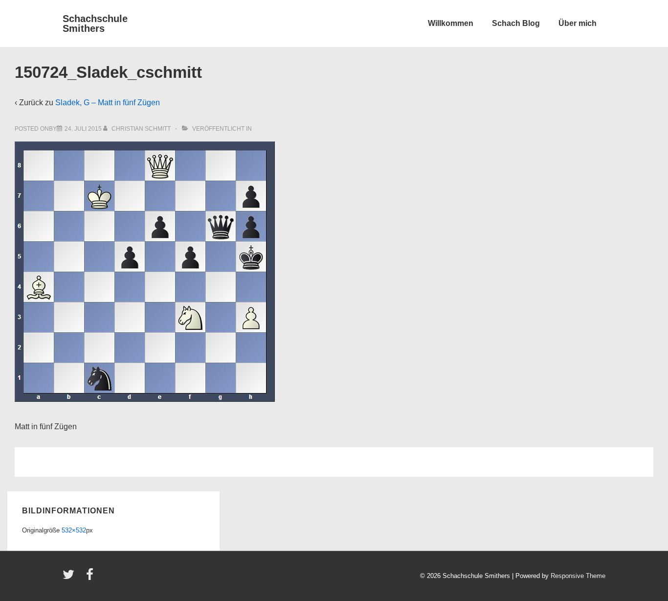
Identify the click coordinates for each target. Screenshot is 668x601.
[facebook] (91, 577)
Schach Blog (516, 23)
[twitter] (71, 577)
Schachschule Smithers (95, 23)
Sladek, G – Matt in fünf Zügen (107, 102)
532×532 (74, 530)
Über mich (577, 23)
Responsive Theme (578, 575)
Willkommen (450, 23)
